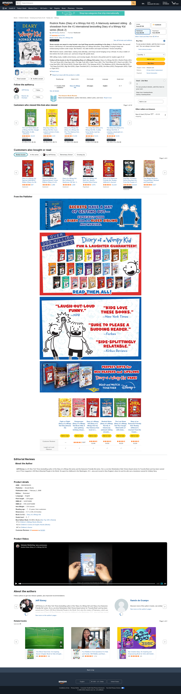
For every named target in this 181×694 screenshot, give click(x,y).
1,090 (53, 185)
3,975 (93, 185)
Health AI (12, 8)
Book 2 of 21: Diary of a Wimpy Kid (61, 38)
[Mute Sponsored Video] (61, 646)
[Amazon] (8, 3)
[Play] (15, 584)
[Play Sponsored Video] (90, 637)
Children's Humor (26, 527)
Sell (51, 8)
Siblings (56, 18)
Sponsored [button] (17, 624)
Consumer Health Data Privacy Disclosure (93, 688)
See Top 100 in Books (48, 520)
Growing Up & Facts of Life (37, 18)
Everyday (80, 8)
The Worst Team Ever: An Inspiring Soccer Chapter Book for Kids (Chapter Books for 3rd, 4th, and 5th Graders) (49, 653)
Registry (57, 8)
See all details (54, 91)
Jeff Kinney (55, 32)
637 (32, 185)
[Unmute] (165, 583)
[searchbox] (76, 3)
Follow (38, 90)
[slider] (86, 583)
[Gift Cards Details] (47, 8)
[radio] (142, 25)
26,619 (134, 185)
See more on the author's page (45, 615)
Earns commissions (41, 545)
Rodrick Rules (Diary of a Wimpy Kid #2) (34, 547)
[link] (30, 130)
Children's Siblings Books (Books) (31, 522)
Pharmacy (71, 8)
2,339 (73, 185)
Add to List (142, 101)
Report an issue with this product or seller (66, 75)
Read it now (108, 98)
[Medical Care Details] (38, 8)
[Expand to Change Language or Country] (88, 681)
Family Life (50, 18)
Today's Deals (21, 8)
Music (64, 8)
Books (15, 18)
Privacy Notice (75, 688)
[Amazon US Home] (63, 682)
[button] (5, 8)
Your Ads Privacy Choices (113, 688)
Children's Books (23, 18)
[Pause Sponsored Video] (61, 643)
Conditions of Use (64, 688)
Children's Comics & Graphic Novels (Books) (35, 524)
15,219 (114, 185)
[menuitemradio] (162, 583)
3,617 (154, 185)
